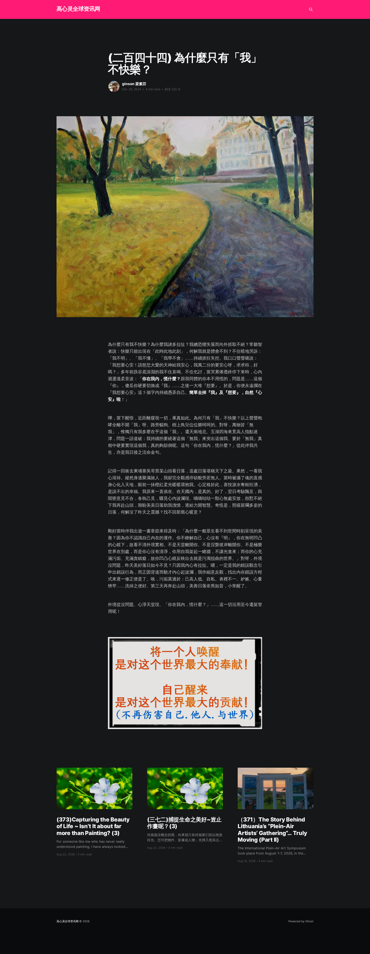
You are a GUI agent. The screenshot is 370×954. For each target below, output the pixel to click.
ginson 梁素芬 (134, 84)
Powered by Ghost (300, 921)
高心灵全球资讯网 (78, 9)
